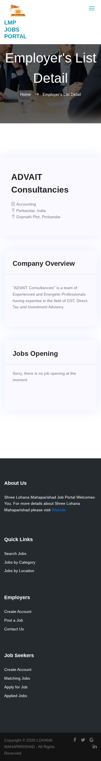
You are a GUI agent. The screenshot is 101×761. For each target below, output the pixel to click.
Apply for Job (15, 687)
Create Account (17, 611)
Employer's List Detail (62, 94)
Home (26, 94)
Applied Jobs (15, 695)
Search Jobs (15, 553)
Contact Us (14, 629)
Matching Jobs (17, 678)
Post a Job (13, 620)
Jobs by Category (19, 562)
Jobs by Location (19, 570)
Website (59, 510)
